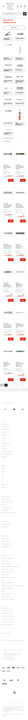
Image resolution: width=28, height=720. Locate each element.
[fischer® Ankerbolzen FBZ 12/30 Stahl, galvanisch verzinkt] (8, 351)
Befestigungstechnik (6, 454)
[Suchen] (25, 13)
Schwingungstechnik (6, 451)
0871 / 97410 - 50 (8, 403)
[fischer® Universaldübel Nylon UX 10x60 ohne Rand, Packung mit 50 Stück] (20, 351)
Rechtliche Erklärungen (7, 558)
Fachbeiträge (4, 510)
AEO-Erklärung (5, 596)
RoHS (2, 580)
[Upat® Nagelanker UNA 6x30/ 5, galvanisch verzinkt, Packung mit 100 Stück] (20, 272)
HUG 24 (3, 504)
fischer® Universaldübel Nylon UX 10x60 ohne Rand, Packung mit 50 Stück (20, 364)
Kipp (2, 473)
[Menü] (3, 6)
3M (2, 476)
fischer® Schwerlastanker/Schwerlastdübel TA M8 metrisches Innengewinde (8, 205)
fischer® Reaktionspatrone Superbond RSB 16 (20, 166)
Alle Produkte (4, 484)
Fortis (2, 468)
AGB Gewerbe (5, 561)
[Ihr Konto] (17, 6)
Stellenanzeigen (5, 633)
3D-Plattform (4, 521)
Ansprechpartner (5, 496)
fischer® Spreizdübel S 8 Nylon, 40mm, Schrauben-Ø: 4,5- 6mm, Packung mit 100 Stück (8, 325)
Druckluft (3, 448)
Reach (3, 591)
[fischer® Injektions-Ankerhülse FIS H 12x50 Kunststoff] (20, 233)
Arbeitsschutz (5, 424)
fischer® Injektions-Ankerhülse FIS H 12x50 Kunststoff (20, 246)
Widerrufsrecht (5, 541)
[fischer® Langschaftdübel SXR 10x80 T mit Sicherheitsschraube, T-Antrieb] (20, 312)
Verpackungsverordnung (7, 599)
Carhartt (3, 465)
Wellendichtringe (5, 435)
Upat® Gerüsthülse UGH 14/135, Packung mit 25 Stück (20, 205)
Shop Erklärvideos (6, 546)
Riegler (3, 471)
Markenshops (5, 462)
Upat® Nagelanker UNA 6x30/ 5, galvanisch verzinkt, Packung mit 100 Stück (19, 284)
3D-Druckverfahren (6, 524)
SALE (2, 421)
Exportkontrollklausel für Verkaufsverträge (12, 585)
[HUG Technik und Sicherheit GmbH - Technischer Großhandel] (10, 6)
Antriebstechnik (5, 429)
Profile (3, 440)
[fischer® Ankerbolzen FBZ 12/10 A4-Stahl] (8, 154)
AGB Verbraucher (6, 563)
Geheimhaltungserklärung (8, 572)
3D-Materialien (5, 527)
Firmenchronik (5, 574)
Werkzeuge (4, 456)
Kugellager (4, 437)
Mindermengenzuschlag (7, 544)
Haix (2, 482)
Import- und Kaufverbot (7, 582)
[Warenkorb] (25, 6)
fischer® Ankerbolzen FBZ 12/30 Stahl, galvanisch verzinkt (7, 364)
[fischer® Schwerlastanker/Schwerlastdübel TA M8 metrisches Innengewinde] (8, 192)
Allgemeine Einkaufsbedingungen (10, 566)
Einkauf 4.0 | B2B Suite (7, 501)
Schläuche (4, 445)
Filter (15, 27)
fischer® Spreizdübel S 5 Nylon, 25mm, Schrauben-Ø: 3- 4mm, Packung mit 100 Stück (8, 246)
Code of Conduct (5, 593)
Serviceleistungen (6, 507)
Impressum (4, 555)
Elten (2, 479)
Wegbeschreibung (6, 499)
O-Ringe (3, 432)
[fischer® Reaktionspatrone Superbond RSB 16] (20, 154)
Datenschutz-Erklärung (7, 569)
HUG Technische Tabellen (8, 512)
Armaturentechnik (6, 443)
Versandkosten (5, 535)
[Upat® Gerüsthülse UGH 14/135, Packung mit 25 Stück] (20, 192)
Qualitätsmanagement (7, 588)
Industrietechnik (5, 426)
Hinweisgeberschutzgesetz (8, 577)
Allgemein (4, 487)
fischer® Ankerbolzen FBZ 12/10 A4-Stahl (7, 166)
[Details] (10, 180)
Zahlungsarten (5, 538)
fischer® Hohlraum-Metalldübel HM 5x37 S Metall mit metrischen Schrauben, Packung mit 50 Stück (8, 284)
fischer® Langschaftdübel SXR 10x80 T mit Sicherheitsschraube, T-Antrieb (20, 325)
